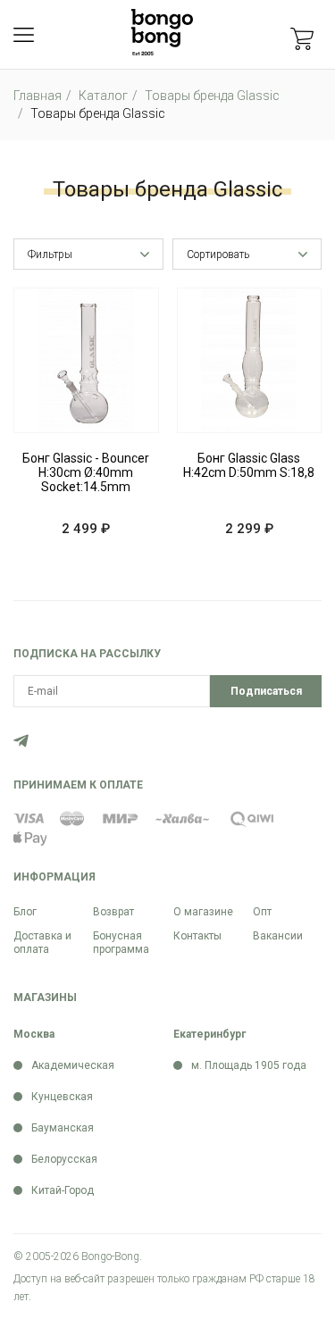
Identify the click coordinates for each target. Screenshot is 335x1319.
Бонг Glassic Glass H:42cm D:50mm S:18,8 (248, 465)
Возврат (113, 912)
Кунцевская (62, 1096)
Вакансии (278, 936)
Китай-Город (62, 1190)
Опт (262, 912)
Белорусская (64, 1159)
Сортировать (218, 254)
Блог (25, 912)
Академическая (72, 1065)
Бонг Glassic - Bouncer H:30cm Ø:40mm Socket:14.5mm (85, 472)
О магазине (203, 912)
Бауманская (62, 1128)
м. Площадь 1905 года (248, 1065)
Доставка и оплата (42, 943)
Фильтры (50, 254)
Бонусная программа (121, 943)
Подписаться (266, 691)
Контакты (197, 936)
